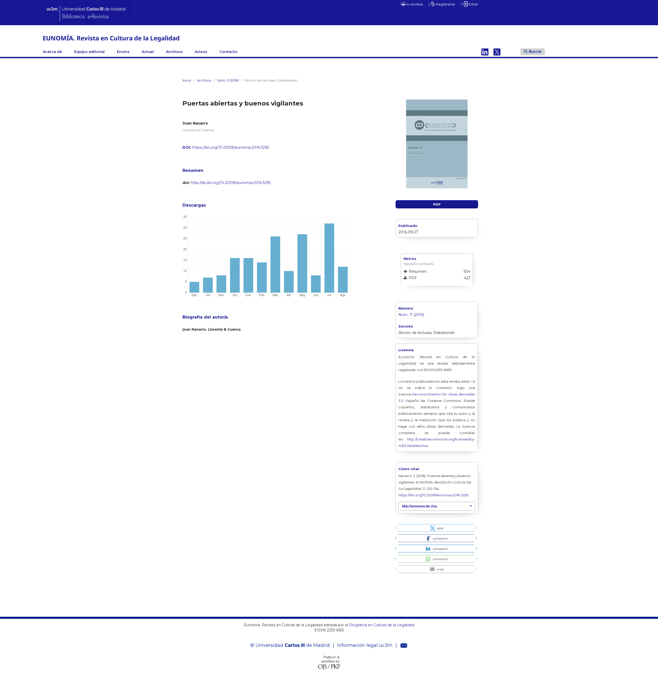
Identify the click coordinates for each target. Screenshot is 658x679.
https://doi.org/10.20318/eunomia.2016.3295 (230, 147)
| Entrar (469, 4)
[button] (436, 528)
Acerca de (52, 51)
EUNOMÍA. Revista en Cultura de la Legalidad (111, 38)
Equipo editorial (89, 51)
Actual (148, 51)
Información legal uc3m (364, 645)
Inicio (186, 80)
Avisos (201, 51)
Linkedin (485, 51)
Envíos (123, 51)
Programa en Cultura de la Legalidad (381, 625)
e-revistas (414, 4)
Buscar (535, 51)
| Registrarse (442, 4)
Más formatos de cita (419, 506)
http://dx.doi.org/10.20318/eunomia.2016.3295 (231, 182)
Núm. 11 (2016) (228, 80)
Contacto (228, 51)
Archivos (174, 51)
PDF (437, 204)
